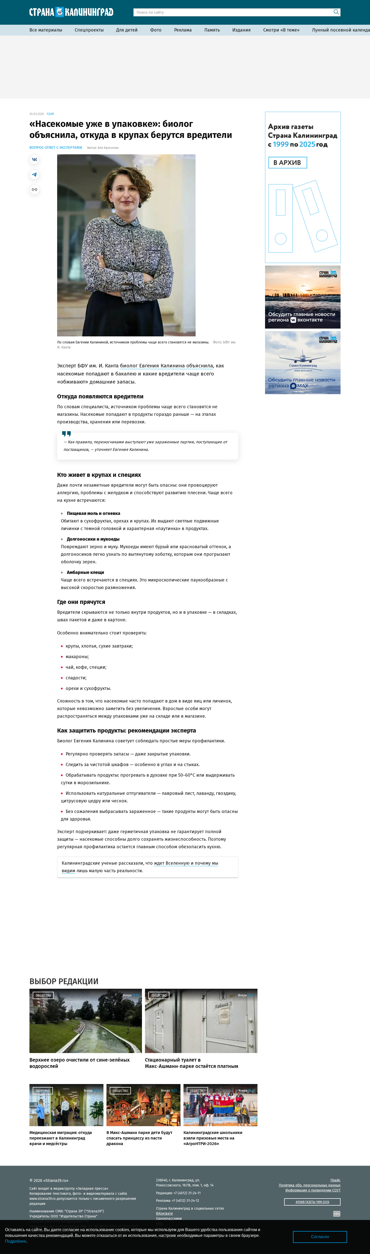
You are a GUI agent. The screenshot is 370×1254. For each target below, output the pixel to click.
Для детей (127, 30)
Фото (156, 30)
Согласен (320, 1237)
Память (212, 30)
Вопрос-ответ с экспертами (55, 147)
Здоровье (43, 1091)
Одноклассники (169, 1218)
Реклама (183, 30)
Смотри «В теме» (281, 30)
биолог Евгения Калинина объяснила (166, 365)
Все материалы (45, 30)
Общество (43, 995)
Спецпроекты (89, 30)
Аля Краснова (108, 148)
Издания (241, 30)
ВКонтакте (164, 1213)
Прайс (335, 1180)
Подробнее (15, 1241)
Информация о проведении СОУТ (313, 1190)
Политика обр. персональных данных (310, 1185)
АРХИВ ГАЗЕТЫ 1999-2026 (312, 1202)
